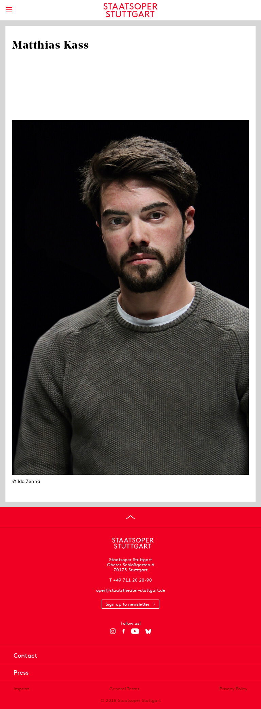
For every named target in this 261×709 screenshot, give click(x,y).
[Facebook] (123, 631)
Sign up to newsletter (128, 604)
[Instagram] (113, 631)
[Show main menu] (8, 9)
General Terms (124, 689)
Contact (25, 655)
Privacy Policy (233, 689)
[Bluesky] (148, 631)
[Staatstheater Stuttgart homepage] (131, 10)
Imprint (21, 689)
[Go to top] (130, 517)
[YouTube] (135, 631)
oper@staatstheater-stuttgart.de (130, 590)
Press (21, 672)
